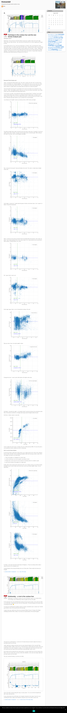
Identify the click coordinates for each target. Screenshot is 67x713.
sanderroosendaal (8, 571)
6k (53, 34)
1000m (56, 34)
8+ (54, 34)
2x (49, 34)
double (56, 37)
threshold (49, 49)
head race (54, 39)
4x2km (51, 34)
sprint (49, 47)
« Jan (49, 28)
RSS (4, 6)
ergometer (50, 39)
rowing (25, 571)
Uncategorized (13, 571)
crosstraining (50, 37)
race (49, 43)
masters (59, 40)
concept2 (61, 34)
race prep (53, 43)
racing (56, 43)
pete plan (57, 42)
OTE (49, 42)
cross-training (54, 36)
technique (56, 48)
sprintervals (52, 47)
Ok (33, 711)
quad (60, 42)
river (58, 43)
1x (48, 34)
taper (53, 48)
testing (60, 48)
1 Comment (42, 577)
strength (49, 48)
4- (19, 571)
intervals (50, 40)
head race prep (59, 39)
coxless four (22, 699)
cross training (59, 36)
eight (59, 37)
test (58, 48)
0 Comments (42, 15)
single (60, 45)
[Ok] (65, 709)
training (31, 699)
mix (61, 40)
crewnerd (49, 36)
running (55, 45)
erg (62, 37)
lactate (53, 40)
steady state (59, 47)
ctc (52, 37)
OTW (22, 571)
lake (20, 571)
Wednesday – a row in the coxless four (21, 596)
